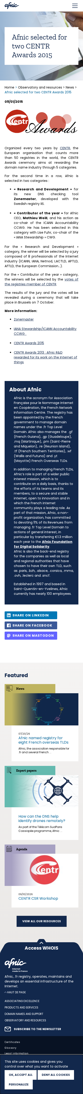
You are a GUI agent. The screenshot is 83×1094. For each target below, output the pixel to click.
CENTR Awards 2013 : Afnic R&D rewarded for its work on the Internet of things (45, 357)
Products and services (21, 1007)
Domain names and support (24, 1014)
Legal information (17, 1053)
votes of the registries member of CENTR (41, 281)
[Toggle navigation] (74, 5)
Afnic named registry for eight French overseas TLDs (43, 740)
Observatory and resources (40, 87)
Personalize (19, 1084)
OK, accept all (21, 1075)
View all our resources (41, 921)
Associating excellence (22, 1001)
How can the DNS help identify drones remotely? (41, 818)
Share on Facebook (32, 625)
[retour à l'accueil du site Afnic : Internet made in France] (41, 965)
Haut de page (16, 992)
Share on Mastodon (33, 635)
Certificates (12, 1042)
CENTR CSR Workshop (38, 898)
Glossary (11, 1047)
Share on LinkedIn (30, 615)
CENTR (65, 148)
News (70, 87)
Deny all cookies (56, 1075)
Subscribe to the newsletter (37, 1029)
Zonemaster (24, 319)
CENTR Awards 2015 (29, 343)
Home (10, 87)
